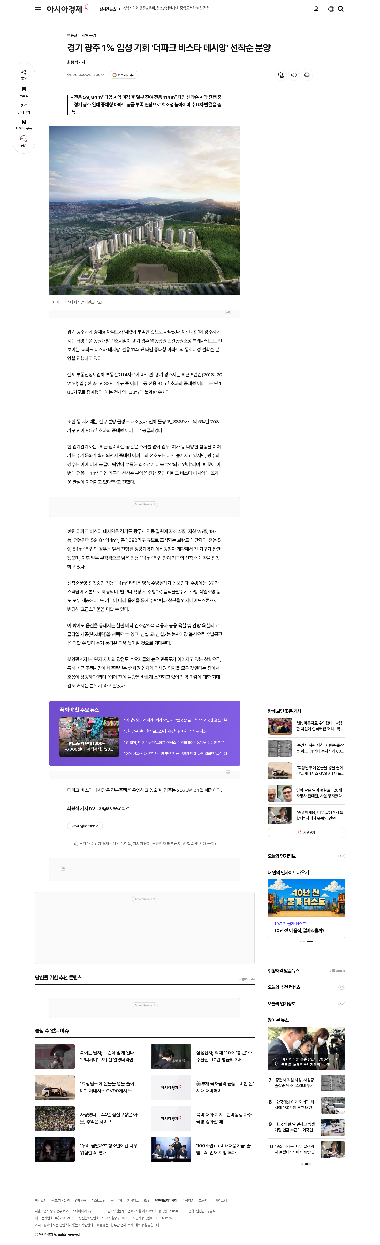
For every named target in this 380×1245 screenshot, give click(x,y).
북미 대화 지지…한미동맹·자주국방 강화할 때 (224, 1118)
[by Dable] (246, 979)
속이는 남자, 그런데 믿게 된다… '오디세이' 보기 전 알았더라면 (109, 1056)
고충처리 (204, 1200)
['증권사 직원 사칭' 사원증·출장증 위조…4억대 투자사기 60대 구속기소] (280, 756)
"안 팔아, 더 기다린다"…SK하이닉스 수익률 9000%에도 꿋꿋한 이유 (174, 742)
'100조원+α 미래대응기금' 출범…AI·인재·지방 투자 (223, 1149)
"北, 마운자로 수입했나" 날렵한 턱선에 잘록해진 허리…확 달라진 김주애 (320, 726)
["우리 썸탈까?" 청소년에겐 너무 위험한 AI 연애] (55, 1161)
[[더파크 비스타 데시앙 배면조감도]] (144, 210)
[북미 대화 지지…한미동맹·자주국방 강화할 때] (171, 1130)
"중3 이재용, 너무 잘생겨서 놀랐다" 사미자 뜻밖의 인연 (319, 815)
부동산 (72, 35)
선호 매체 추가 (126, 75)
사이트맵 (221, 1200)
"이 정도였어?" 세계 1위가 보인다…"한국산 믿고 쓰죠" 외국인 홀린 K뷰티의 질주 (177, 720)
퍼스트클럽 (98, 1200)
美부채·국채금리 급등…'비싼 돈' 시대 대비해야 (225, 1087)
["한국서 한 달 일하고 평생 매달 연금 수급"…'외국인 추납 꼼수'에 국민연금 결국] (333, 1135)
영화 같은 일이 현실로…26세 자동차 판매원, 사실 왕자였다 (166, 731)
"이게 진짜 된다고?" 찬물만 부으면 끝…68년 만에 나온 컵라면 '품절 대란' (177, 753)
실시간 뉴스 (108, 9)
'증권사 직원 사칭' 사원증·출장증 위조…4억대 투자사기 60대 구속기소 (320, 748)
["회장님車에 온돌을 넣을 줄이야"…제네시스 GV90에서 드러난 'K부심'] (280, 778)
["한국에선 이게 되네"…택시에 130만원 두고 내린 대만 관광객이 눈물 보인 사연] (333, 1112)
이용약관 (188, 1200)
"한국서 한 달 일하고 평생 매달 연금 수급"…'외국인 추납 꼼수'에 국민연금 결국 (296, 1130)
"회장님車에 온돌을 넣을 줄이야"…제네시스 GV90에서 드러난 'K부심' (320, 771)
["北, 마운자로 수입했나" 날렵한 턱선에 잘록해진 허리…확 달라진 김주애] (280, 733)
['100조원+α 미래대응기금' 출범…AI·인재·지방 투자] (171, 1161)
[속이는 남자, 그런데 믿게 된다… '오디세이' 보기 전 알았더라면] (55, 1068)
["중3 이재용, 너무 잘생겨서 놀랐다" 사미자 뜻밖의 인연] (280, 823)
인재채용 (80, 1200)
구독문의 (116, 1200)
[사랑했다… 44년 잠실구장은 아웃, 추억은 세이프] (55, 1130)
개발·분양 (89, 35)
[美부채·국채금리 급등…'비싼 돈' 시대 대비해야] (171, 1099)
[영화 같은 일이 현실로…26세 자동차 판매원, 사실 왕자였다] (280, 800)
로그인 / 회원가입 (316, 9)
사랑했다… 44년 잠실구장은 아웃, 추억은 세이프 (108, 1118)
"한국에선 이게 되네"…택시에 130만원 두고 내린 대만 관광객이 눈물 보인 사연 (296, 1108)
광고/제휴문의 (60, 1200)
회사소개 (40, 1200)
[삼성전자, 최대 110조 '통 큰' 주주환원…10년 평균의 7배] (171, 1068)
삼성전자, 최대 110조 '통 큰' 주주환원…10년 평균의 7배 (224, 1056)
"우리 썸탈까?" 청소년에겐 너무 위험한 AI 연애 (108, 1149)
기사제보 (133, 1200)
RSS (146, 1200)
